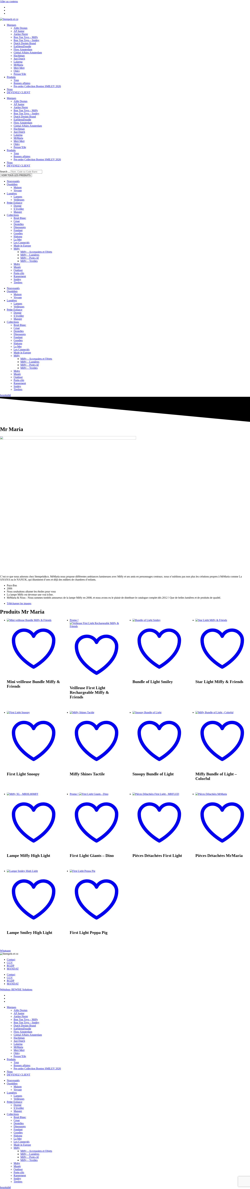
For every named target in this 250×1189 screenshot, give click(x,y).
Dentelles (19, 224)
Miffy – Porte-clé (29, 257)
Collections (13, 215)
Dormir (17, 205)
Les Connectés (21, 242)
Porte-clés (19, 273)
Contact (11, 959)
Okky (17, 70)
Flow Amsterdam (23, 49)
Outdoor (18, 270)
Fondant (18, 230)
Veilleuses (19, 199)
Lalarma (18, 61)
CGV (10, 962)
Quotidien (12, 184)
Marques (11, 25)
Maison (18, 187)
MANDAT (13, 968)
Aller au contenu (9, 1)
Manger (18, 211)
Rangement (20, 276)
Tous (16, 80)
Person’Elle (20, 74)
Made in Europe (22, 245)
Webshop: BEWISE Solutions (16, 989)
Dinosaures (20, 227)
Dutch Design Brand (25, 43)
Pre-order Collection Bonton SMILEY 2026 (37, 86)
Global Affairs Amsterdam (28, 52)
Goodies (18, 233)
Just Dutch (19, 58)
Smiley (17, 279)
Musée (17, 267)
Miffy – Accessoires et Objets (36, 251)
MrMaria (18, 64)
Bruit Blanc (20, 218)
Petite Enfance (14, 202)
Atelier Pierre (21, 34)
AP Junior (19, 31)
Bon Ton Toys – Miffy (26, 37)
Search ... (5, 171)
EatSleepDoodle (22, 46)
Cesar (17, 221)
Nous (10, 89)
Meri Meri (19, 67)
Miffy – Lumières (29, 254)
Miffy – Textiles (29, 261)
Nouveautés (13, 181)
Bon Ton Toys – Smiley (26, 40)
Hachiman (19, 55)
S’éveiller (19, 208)
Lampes (18, 196)
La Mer (18, 239)
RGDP (10, 965)
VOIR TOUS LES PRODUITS (16, 175)
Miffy (17, 248)
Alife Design (20, 28)
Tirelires (18, 282)
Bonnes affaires (22, 83)
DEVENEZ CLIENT (18, 92)
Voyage (18, 190)
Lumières (12, 193)
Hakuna (18, 236)
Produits (11, 77)
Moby (17, 264)
